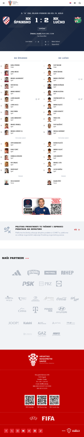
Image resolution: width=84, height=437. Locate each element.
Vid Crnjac (14, 163)
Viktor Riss (14, 85)
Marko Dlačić (58, 105)
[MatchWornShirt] (56, 333)
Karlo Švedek (15, 65)
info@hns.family (44, 384)
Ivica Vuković (15, 181)
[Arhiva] (79, 3)
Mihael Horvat (15, 131)
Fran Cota (56, 118)
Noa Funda (14, 111)
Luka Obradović (16, 118)
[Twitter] (12, 431)
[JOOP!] (13, 322)
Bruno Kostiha (58, 91)
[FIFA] (48, 418)
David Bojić (14, 169)
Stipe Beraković (16, 143)
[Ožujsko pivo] (33, 272)
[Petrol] (50, 272)
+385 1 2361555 (43, 382)
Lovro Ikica (14, 105)
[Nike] (16, 272)
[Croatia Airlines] (48, 298)
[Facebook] (6, 431)
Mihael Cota (57, 163)
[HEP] (67, 272)
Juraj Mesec (15, 72)
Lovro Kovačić (58, 111)
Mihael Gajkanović (17, 78)
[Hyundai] (61, 309)
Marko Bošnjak (58, 85)
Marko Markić (15, 91)
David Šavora (57, 72)
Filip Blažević (57, 124)
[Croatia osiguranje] (35, 298)
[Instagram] (18, 431)
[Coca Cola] (61, 298)
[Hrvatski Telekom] (35, 309)
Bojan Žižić (57, 181)
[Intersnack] (74, 298)
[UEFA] (33, 418)
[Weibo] (29, 431)
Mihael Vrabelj (16, 124)
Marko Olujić (58, 149)
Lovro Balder (15, 98)
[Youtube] (23, 431)
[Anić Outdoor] (42, 322)
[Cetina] (22, 309)
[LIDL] (59, 283)
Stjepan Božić (58, 98)
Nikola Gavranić (59, 131)
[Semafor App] (42, 214)
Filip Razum (57, 65)
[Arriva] (56, 322)
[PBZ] (45, 283)
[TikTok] (41, 431)
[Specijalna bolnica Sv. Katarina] (27, 333)
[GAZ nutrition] (42, 333)
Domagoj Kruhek (16, 156)
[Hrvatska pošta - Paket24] (22, 298)
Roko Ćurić (14, 149)
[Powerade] (48, 309)
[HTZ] (9, 298)
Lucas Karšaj (57, 169)
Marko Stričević (58, 78)
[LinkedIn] (35, 431)
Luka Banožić (57, 156)
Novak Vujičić (58, 143)
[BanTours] (71, 322)
